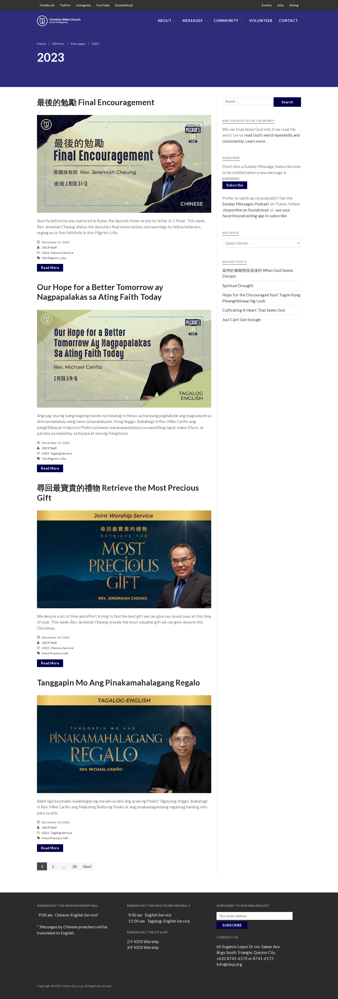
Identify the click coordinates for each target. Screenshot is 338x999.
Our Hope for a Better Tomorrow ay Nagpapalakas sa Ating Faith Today (100, 292)
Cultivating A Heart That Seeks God (253, 310)
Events (267, 5)
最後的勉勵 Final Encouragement (95, 102)
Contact (288, 20)
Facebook (47, 5)
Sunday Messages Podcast (245, 203)
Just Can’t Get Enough (241, 319)
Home (41, 44)
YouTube (103, 5)
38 (74, 866)
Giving (293, 5)
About (165, 20)
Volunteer (261, 20)
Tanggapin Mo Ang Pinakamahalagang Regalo (118, 682)
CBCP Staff (49, 247)
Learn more (255, 141)
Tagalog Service (61, 453)
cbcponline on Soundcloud (245, 209)
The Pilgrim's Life (54, 258)
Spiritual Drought (237, 285)
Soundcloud (124, 5)
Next (87, 866)
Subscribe (234, 185)
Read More (50, 268)
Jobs (280, 5)
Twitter (65, 5)
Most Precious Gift (55, 653)
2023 (45, 253)
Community (226, 20)
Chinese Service (61, 253)
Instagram (83, 5)
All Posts (58, 44)
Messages (192, 20)
